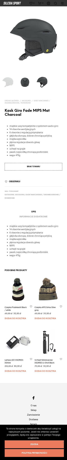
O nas (33, 405)
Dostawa (33, 419)
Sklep (33, 410)
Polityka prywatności (34, 453)
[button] (31, 3)
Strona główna (12, 101)
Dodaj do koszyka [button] (15, 319)
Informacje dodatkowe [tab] (33, 217)
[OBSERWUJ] (31, 306)
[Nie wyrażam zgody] (63, 442)
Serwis (33, 424)
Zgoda (34, 444)
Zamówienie (33, 414)
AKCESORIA (26, 101)
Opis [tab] (33, 212)
